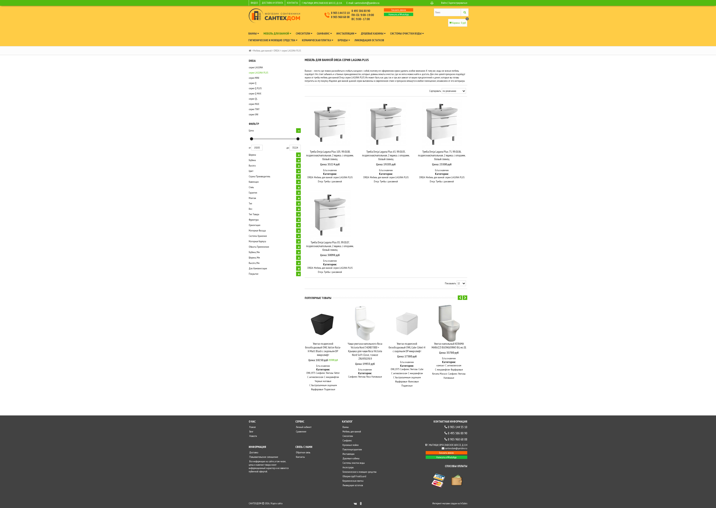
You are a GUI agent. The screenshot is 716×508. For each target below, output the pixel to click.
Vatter (337, 373)
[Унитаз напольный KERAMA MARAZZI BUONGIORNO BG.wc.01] (449, 323)
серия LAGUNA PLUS (258, 72)
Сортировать (435, 91)
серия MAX (254, 104)
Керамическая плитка (317, 40)
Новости (253, 436)
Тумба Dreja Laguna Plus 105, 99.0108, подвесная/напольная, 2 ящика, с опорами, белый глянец (330, 155)
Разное (252, 427)
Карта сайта (276, 503)
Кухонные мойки (350, 445)
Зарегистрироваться (457, 2)
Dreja (320, 181)
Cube (420, 369)
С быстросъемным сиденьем (323, 385)
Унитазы (329, 373)
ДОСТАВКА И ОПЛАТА (272, 2)
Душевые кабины (372, 33)
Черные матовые (323, 381)
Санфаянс (323, 33)
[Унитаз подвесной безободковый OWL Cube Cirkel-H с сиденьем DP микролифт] (407, 323)
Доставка (253, 452)
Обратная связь (302, 452)
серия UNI (253, 114)
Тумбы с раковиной (333, 181)
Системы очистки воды (406, 33)
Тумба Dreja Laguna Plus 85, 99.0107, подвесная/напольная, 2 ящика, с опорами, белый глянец (330, 246)
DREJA (277, 50)
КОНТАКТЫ (292, 2)
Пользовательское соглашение (263, 457)
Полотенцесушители (352, 449)
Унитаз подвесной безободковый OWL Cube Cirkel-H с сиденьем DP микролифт (407, 347)
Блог (251, 431)
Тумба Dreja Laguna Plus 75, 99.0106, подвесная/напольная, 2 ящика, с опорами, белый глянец (442, 155)
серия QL (253, 98)
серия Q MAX (255, 93)
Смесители (303, 33)
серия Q (252, 83)
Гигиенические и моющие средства (272, 40)
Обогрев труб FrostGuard (354, 476)
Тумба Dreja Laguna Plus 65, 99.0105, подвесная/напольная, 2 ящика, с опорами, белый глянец (386, 155)
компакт (440, 365)
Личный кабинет (303, 427)
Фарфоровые (317, 389)
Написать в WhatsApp (399, 14)
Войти (444, 2)
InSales (463, 503)
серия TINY (254, 109)
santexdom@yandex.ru (366, 3)
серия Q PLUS (255, 88)
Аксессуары (348, 467)
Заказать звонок (398, 10)
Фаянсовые (413, 381)
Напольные (376, 376)
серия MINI (254, 78)
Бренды (343, 40)
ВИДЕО (254, 2)
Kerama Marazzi (439, 373)
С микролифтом (331, 377)
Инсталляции (345, 33)
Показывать (450, 283)
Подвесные (329, 389)
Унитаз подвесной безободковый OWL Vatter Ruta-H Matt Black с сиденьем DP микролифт (323, 349)
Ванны (252, 33)
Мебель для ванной (276, 33)
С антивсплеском (315, 377)
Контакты (300, 457)
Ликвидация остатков (369, 40)
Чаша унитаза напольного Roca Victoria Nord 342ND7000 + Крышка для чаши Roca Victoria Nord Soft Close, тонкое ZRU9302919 (365, 351)
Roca (368, 376)
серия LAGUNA (256, 67)
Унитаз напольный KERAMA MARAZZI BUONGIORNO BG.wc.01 (449, 345)
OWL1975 (310, 373)
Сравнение (300, 431)
